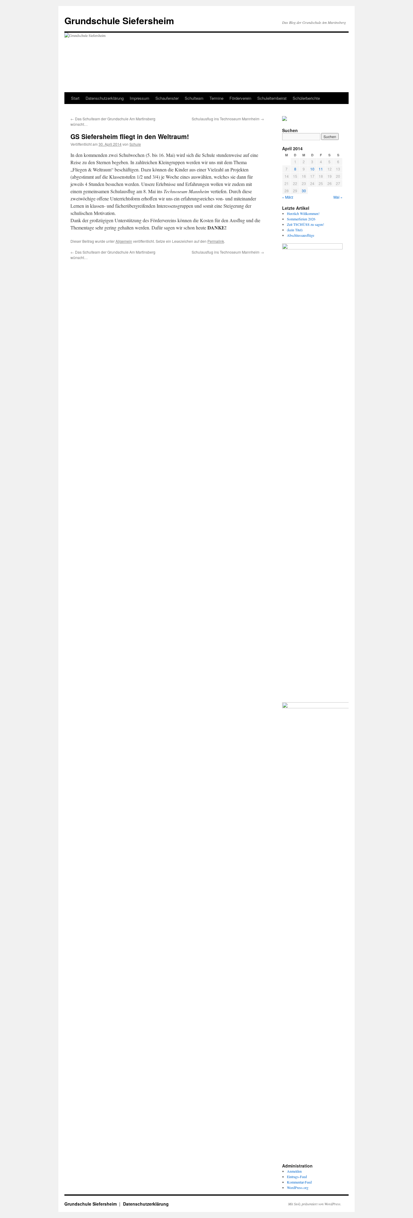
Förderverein (240, 98)
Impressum (139, 98)
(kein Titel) (295, 229)
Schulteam (194, 98)
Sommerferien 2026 (301, 218)
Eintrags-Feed (297, 1176)
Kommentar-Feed (299, 1182)
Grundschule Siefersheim (119, 20)
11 (321, 168)
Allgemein (123, 241)
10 (312, 168)
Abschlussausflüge (300, 235)
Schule (135, 144)
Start (75, 98)
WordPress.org (297, 1187)
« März (287, 197)
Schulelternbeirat (272, 98)
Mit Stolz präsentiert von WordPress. (314, 1203)
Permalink (215, 241)
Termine (216, 98)
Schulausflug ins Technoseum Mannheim (228, 118)
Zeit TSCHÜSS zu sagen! (305, 224)
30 (304, 190)
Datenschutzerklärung (105, 98)
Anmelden (294, 1171)
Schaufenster (167, 98)
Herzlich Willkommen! (303, 213)
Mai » (338, 197)
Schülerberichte (306, 98)
